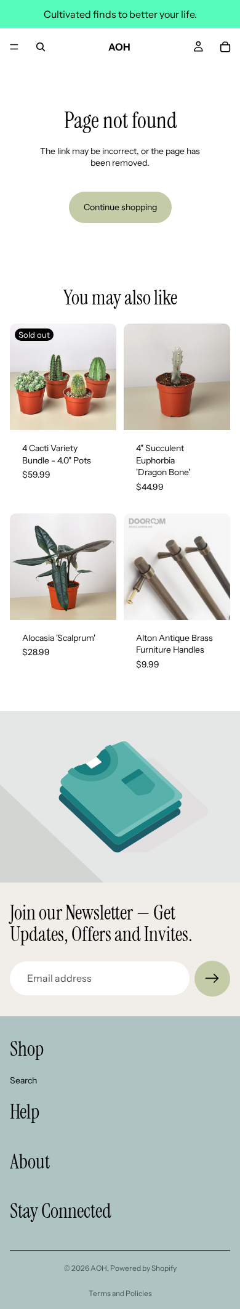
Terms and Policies (120, 1293)
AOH (98, 1268)
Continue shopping (120, 207)
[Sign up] (212, 979)
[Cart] (225, 46)
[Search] (40, 46)
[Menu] (14, 47)
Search (23, 1079)
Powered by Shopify (143, 1268)
